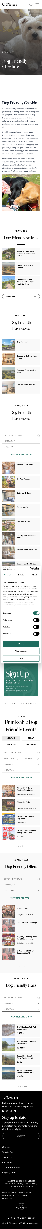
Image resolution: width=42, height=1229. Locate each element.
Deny (21, 658)
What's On (7, 1152)
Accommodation (11, 1168)
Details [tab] (21, 575)
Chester (6, 1147)
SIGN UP (21, 1136)
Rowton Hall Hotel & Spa (27, 550)
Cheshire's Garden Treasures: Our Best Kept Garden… (25, 282)
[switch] (36, 620)
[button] (37, 4)
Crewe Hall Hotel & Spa (26, 564)
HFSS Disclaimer (9, 1193)
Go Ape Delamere (24, 479)
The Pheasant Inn (24, 342)
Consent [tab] (7, 575)
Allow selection (21, 651)
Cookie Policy (8, 1195)
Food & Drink (9, 1173)
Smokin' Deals (22, 908)
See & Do (7, 1157)
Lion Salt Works (23, 521)
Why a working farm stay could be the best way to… (26, 254)
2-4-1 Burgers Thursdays (27, 923)
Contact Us (7, 1198)
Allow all (21, 644)
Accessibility (23, 1195)
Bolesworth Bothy (24, 493)
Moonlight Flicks (23, 802)
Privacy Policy (25, 1193)
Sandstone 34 (22, 507)
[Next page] (25, 846)
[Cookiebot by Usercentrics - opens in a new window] (29, 568)
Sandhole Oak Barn (25, 465)
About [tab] (34, 575)
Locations (7, 1163)
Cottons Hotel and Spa (26, 384)
